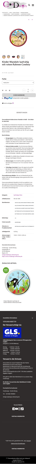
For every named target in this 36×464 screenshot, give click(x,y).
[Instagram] (19, 408)
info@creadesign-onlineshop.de (10, 254)
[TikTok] (22, 408)
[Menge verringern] (24, 90)
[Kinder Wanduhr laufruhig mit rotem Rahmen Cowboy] (18, 37)
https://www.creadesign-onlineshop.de (12, 256)
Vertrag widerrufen (18, 416)
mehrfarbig (18, 222)
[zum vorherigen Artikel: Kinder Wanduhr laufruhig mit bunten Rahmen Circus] (28, 20)
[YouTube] (16, 408)
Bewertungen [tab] (22, 112)
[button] (18, 318)
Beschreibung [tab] (7, 112)
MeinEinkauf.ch (7, 364)
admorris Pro (21, 462)
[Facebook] (13, 408)
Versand (11, 72)
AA (15, 218)
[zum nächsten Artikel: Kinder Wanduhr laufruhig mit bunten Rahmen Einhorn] (32, 20)
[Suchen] (29, 5)
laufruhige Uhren (18, 195)
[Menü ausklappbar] (33, 5)
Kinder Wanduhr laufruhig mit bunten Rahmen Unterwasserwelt (12, 301)
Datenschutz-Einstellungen (18, 443)
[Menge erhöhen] (32, 90)
